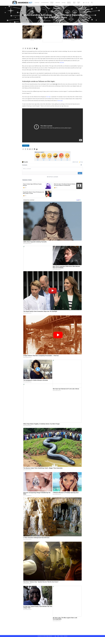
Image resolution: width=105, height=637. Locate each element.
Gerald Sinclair (47, 20)
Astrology (52, 11)
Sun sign (48, 96)
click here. (62, 62)
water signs (60, 100)
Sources (26, 145)
